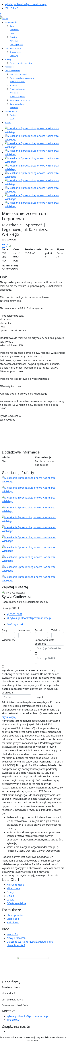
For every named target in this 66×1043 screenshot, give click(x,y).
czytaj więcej (9, 717)
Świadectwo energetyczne (20, 100)
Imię (4, 630)
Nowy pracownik (16, 938)
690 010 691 (12, 8)
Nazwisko (24, 630)
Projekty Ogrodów (17, 96)
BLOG (12, 119)
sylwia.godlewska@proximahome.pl (26, 4)
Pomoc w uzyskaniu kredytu (21, 63)
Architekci (14, 93)
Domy (12, 26)
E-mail (38, 630)
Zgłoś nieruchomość (13, 48)
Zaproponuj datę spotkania (44, 641)
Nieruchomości (11, 22)
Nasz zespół (9, 67)
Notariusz (13, 85)
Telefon (55, 630)
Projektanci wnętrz (17, 89)
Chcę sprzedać (15, 52)
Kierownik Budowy (17, 81)
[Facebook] (8, 1031)
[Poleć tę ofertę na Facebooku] (10, 245)
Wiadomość (9, 640)
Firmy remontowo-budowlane (22, 78)
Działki (12, 33)
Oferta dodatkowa (12, 70)
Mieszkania (14, 29)
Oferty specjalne (16, 44)
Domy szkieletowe (17, 104)
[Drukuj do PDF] (7, 245)
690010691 (15, 614)
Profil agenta (14, 624)
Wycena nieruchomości (19, 74)
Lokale (10, 899)
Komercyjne (14, 41)
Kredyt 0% (12, 934)
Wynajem (13, 37)
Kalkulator (14, 107)
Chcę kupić (14, 55)
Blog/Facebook (11, 111)
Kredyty (8, 59)
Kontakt (8, 122)
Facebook (13, 115)
